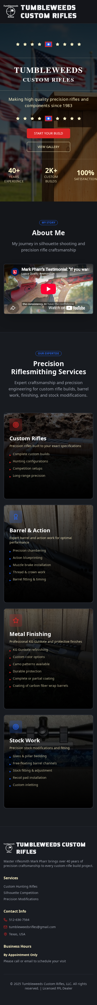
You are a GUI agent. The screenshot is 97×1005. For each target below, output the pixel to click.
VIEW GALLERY (48, 147)
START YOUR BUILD (48, 133)
